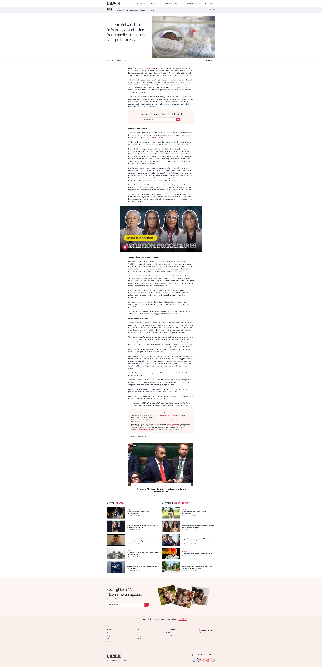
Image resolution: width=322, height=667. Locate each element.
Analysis (112, 60)
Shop (175, 3)
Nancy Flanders (182, 502)
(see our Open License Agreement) (147, 429)
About (109, 629)
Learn (145, 3)
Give (211, 3)
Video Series (153, 3)
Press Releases (111, 642)
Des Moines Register (149, 68)
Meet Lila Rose (170, 636)
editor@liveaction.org (141, 420)
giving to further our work (169, 415)
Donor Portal (202, 3)
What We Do (138, 3)
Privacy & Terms (123, 660)
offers (168, 349)
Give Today (183, 619)
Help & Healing (192, 3)
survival (167, 173)
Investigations (140, 636)
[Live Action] (114, 3)
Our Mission (169, 633)
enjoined (177, 361)
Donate (109, 633)
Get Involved (168, 3)
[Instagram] (214, 9)
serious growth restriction (157, 137)
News (160, 3)
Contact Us (110, 645)
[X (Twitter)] (211, 9)
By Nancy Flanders (122, 60)
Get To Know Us (170, 629)
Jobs (108, 639)
